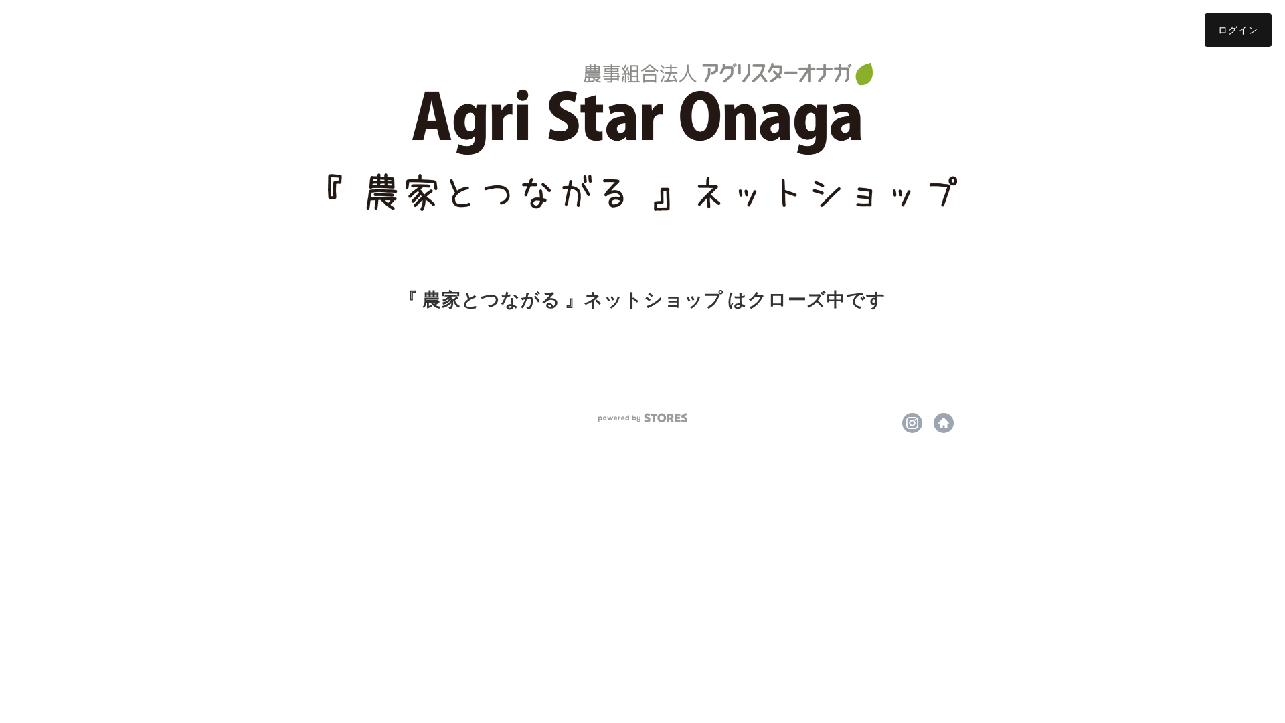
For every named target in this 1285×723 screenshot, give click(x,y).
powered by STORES (643, 418)
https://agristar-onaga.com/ (944, 423)
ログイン (1238, 29)
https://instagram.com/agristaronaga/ (912, 423)
